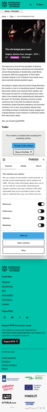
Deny (23, 250)
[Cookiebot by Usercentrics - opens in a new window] (29, 159)
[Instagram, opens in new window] (5, 317)
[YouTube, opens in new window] (12, 317)
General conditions (9, 365)
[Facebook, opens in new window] (20, 317)
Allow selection (23, 243)
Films (11, 16)
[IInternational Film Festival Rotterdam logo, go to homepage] (11, 4)
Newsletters (7, 286)
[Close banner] (43, 159)
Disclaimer (6, 361)
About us (6, 282)
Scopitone (14, 57)
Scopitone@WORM (16, 121)
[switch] (41, 211)
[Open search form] (30, 4)
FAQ (4, 291)
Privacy (5, 369)
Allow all (23, 235)
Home (4, 16)
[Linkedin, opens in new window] (27, 317)
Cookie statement (9, 358)
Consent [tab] (8, 166)
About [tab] (38, 166)
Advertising (7, 299)
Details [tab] (23, 166)
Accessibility (7, 295)
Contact (5, 304)
